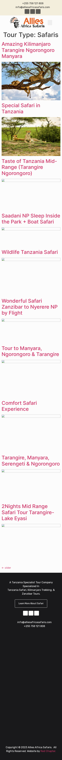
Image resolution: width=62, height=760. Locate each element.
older (6, 567)
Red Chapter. (48, 751)
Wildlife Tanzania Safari (30, 252)
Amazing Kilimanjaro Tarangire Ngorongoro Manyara (28, 50)
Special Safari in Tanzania (21, 108)
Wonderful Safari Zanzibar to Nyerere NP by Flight (30, 307)
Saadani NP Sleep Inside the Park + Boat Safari (31, 219)
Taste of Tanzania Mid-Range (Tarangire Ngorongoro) (29, 167)
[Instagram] (32, 11)
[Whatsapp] (38, 11)
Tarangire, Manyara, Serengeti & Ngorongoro (31, 461)
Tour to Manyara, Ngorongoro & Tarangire (30, 351)
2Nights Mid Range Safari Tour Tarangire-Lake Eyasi (28, 512)
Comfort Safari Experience (19, 406)
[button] (50, 22)
